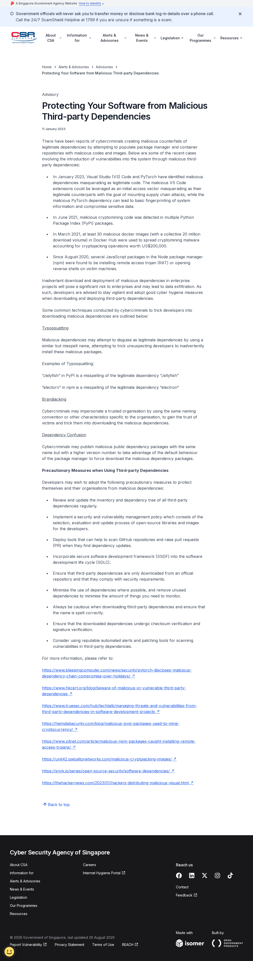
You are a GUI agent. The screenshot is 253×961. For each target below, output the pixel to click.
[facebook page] (179, 875)
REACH (127, 944)
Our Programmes (23, 905)
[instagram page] (217, 875)
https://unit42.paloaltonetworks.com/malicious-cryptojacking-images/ (107, 759)
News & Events (22, 889)
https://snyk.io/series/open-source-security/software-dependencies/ (106, 770)
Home (47, 67)
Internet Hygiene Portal (102, 873)
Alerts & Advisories (74, 67)
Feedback (184, 895)
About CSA (18, 865)
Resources (18, 914)
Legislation (18, 897)
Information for (22, 873)
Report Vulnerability (26, 944)
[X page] (205, 875)
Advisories (104, 67)
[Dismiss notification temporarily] (240, 14)
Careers (89, 865)
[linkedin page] (192, 875)
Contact (182, 887)
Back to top (59, 804)
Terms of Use (103, 944)
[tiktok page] (230, 875)
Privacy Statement (69, 944)
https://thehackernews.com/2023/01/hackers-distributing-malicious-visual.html (115, 782)
